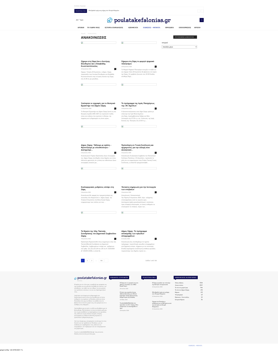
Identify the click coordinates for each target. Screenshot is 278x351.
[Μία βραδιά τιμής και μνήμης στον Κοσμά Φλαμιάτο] (145, 295)
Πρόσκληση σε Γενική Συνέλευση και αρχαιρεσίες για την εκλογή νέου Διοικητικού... (137, 147)
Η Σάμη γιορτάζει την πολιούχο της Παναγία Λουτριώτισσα (161, 283)
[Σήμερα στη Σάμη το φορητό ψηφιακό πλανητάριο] (139, 50)
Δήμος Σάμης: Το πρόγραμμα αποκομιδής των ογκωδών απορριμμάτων (134, 233)
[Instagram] (189, 20)
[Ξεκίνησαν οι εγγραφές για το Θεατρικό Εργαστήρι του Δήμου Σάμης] (98, 92)
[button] (202, 20)
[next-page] (106, 260)
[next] (202, 11)
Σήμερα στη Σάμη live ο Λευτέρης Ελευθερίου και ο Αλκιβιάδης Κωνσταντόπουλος (95, 63)
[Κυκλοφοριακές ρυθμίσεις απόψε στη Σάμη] (98, 176)
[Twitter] (192, 20)
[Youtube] (195, 20)
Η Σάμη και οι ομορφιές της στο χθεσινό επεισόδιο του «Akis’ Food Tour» (129, 284)
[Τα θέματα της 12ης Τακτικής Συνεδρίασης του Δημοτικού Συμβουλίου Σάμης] (98, 220)
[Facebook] (186, 20)
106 (101, 260)
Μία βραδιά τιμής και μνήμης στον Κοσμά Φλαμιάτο (160, 293)
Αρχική (83, 33)
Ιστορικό (165, 43)
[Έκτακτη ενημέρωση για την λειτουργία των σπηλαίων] (139, 176)
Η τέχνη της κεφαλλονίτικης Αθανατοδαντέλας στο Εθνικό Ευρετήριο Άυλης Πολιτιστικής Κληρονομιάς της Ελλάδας (128, 294)
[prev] (198, 11)
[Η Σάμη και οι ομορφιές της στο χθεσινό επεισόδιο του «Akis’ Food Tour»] (113, 285)
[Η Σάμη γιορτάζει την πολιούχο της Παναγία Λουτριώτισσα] (145, 285)
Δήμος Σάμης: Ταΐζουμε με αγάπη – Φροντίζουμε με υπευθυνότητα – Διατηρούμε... (96, 147)
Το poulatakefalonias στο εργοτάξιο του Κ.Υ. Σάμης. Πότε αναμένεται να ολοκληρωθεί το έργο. (129, 305)
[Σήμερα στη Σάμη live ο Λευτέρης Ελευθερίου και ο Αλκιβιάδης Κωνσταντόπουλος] (98, 50)
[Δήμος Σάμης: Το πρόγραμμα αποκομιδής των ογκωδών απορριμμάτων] (139, 220)
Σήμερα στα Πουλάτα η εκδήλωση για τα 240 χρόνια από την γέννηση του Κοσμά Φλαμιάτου (116, 10)
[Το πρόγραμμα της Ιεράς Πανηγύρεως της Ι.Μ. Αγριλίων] (139, 92)
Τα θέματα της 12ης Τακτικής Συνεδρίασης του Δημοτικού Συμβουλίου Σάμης (98, 233)
